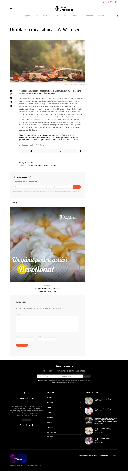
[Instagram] (108, 2)
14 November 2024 (24, 35)
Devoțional (13, 24)
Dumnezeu (30, 165)
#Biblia (23, 165)
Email (39, 336)
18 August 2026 (98, 442)
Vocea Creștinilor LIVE (88, 455)
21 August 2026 (52, 291)
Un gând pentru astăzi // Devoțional (47, 288)
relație (46, 165)
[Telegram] (32, 425)
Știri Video (104, 455)
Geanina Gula (13, 35)
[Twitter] (106, 2)
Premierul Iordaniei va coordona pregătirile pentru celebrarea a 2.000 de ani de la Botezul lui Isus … (106, 419)
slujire (53, 165)
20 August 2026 (98, 412)
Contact (115, 455)
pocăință (38, 165)
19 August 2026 (98, 423)
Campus (57, 16)
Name (17, 336)
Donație (101, 16)
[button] (117, 16)
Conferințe (88, 16)
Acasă (18, 16)
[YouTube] (29, 425)
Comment (18, 314)
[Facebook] (103, 2)
